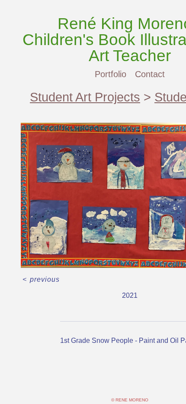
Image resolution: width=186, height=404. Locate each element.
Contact (150, 74)
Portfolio (110, 74)
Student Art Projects (85, 97)
